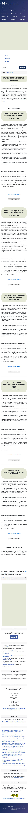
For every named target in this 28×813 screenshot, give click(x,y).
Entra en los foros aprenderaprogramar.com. (14, 721)
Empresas (13, 19)
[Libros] (26, 8)
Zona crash (13, 13)
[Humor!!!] (26, 11)
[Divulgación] (7, 14)
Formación (3, 19)
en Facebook (17, 632)
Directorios (24, 16)
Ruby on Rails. (6, 646)
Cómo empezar (12, 8)
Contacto (7, 61)
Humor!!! (23, 10)
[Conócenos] (7, 17)
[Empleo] (15, 11)
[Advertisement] (14, 36)
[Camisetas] (26, 14)
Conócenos (4, 16)
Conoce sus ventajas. (7, 659)
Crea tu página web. (12, 650)
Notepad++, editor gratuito (8, 664)
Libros (23, 8)
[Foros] (16, 17)
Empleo (13, 10)
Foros (14, 16)
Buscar (23, 67)
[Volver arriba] (26, 810)
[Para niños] (26, 19)
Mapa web (7, 58)
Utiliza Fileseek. (6, 653)
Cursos (3, 10)
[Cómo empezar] (16, 8)
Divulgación (4, 13)
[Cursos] (5, 11)
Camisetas (22, 13)
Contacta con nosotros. (19, 777)
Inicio (2, 8)
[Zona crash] (17, 14)
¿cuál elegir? (5, 662)
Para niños (22, 19)
